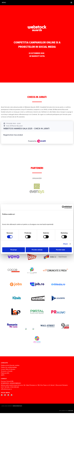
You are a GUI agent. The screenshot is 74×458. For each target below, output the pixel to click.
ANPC (2, 375)
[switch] (28, 236)
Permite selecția (37, 250)
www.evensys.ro (17, 406)
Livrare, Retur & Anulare (8, 369)
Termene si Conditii (6, 371)
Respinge (13, 250)
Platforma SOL (5, 373)
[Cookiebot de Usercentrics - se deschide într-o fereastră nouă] (63, 207)
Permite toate (60, 250)
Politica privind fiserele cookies (10, 365)
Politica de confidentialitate (9, 367)
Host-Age (70, 410)
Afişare (65, 244)
